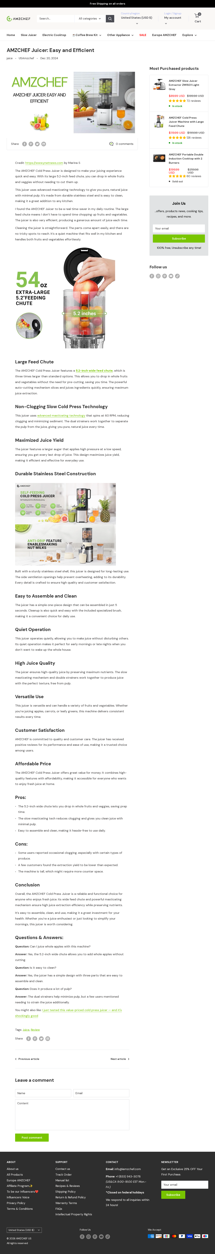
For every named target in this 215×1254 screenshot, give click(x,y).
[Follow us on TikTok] (177, 276)
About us (12, 1169)
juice (10, 58)
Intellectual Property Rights (73, 1214)
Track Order (63, 1174)
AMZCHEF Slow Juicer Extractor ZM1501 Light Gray (184, 85)
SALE (142, 35)
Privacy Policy (16, 1203)
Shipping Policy (65, 1191)
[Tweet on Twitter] (37, 144)
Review (35, 1030)
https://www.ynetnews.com (44, 163)
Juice (26, 1030)
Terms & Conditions (20, 1209)
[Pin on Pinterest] (31, 144)
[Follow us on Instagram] (158, 276)
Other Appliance (118, 35)
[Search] (110, 18)
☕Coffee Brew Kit (85, 35)
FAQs (58, 1209)
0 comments (124, 144)
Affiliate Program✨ (20, 1186)
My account (172, 18)
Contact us (62, 1169)
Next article (118, 1059)
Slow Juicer (29, 35)
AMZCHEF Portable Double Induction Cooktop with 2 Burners (186, 159)
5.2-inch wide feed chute (94, 371)
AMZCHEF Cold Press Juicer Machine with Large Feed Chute (186, 122)
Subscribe (179, 238)
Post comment (32, 1137)
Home (11, 35)
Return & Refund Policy (70, 1197)
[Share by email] (43, 144)
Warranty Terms (66, 1203)
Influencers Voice (18, 1197)
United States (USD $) (21, 1230)
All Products (15, 1174)
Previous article (28, 1059)
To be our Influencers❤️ (22, 1191)
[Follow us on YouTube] (171, 276)
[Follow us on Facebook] (151, 276)
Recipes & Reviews (67, 1186)
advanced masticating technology (61, 416)
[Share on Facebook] (24, 144)
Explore (187, 35)
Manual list (62, 1180)
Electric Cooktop (54, 35)
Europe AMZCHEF (164, 35)
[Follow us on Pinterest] (164, 276)
